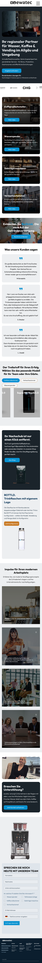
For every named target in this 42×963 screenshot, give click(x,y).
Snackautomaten (4, 949)
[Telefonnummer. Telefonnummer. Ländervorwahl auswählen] (7, 916)
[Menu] (38, 3)
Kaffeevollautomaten (6, 945)
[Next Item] (37, 88)
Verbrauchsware (15, 945)
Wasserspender (4, 947)
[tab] (11, 380)
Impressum (21, 945)
